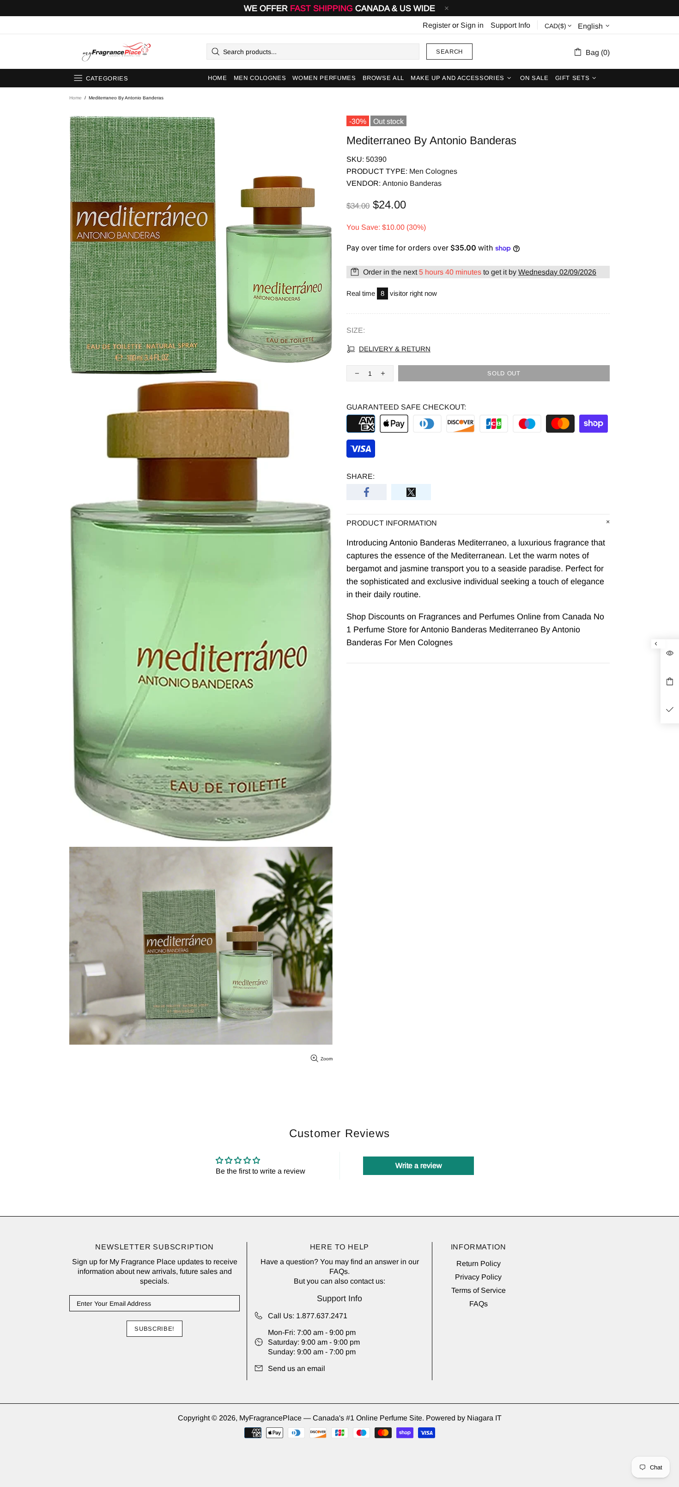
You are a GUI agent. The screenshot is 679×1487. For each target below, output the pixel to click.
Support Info (510, 25)
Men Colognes (433, 171)
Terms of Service (478, 1290)
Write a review (418, 1165)
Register (436, 25)
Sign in (472, 25)
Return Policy (478, 1263)
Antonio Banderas (412, 183)
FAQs (338, 1271)
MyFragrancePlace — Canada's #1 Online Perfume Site (116, 51)
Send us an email (296, 1368)
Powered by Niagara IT (464, 1418)
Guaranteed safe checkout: (406, 407)
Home (75, 97)
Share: (360, 476)
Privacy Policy (478, 1277)
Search (449, 51)
